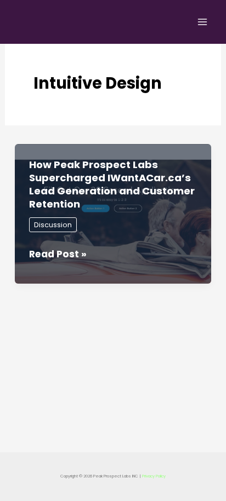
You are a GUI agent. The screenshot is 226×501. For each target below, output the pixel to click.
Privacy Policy (154, 476)
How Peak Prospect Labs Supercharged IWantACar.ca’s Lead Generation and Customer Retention (112, 184)
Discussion (53, 224)
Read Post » (58, 254)
